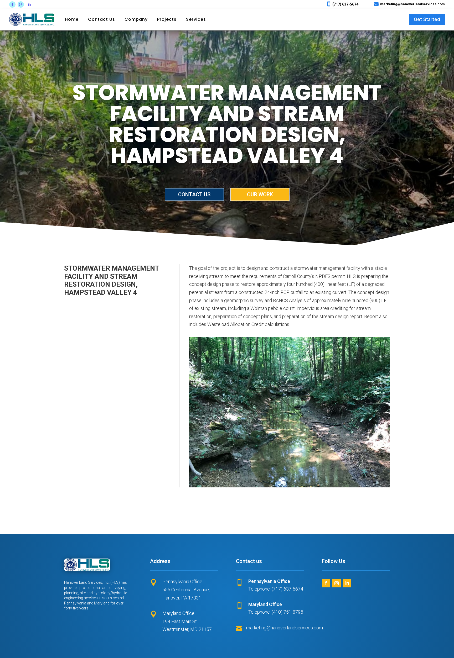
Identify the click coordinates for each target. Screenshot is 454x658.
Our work (260, 194)
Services (196, 19)
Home (72, 19)
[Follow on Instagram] (21, 4)
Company (136, 19)
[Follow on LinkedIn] (29, 4)
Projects (167, 19)
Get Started (427, 19)
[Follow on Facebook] (12, 4)
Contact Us (101, 19)
